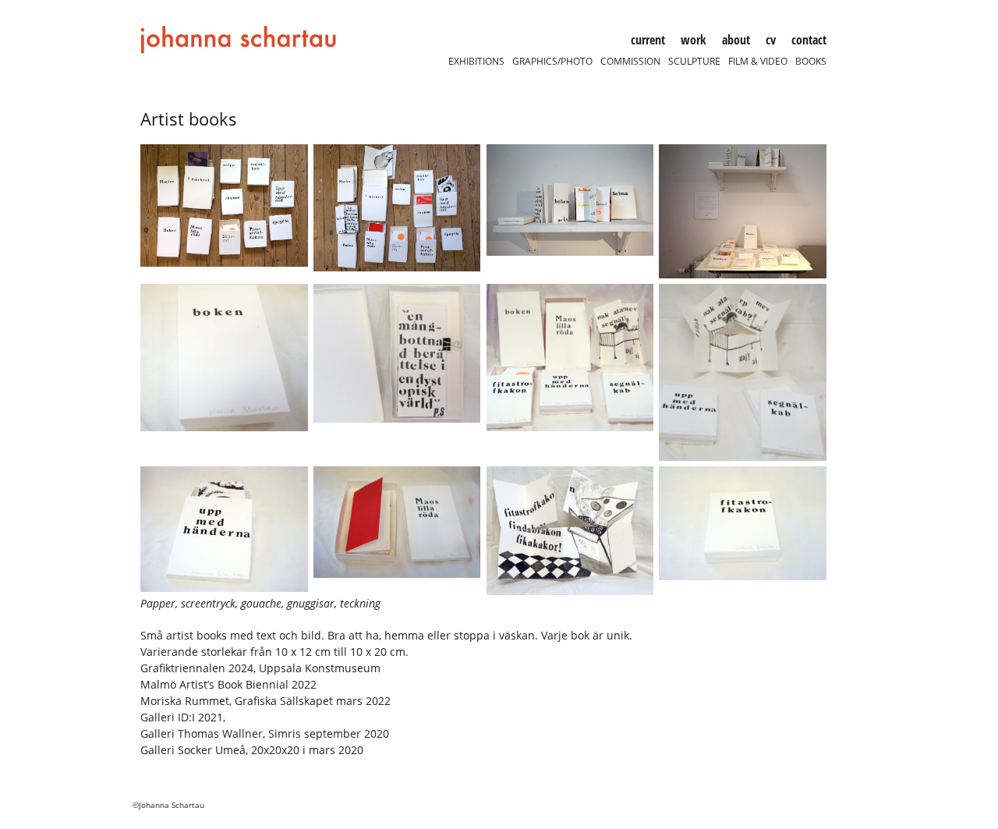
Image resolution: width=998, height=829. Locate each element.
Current (648, 39)
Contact (808, 39)
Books (810, 61)
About (736, 39)
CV (771, 39)
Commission (630, 61)
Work (693, 39)
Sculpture (694, 61)
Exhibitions (476, 61)
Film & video (757, 61)
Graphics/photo (552, 61)
